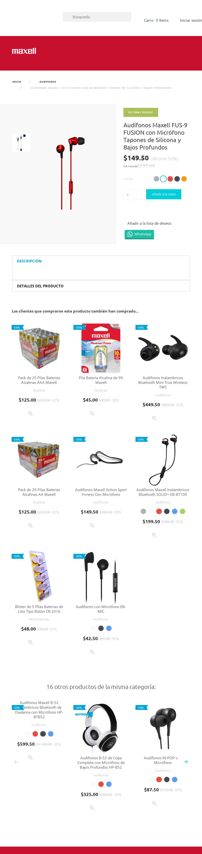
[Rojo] (159, 511)
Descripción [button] (29, 261)
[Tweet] (139, 212)
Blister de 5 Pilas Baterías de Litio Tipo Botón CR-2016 (39, 609)
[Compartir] (127, 212)
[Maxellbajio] (24, 51)
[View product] (111, 809)
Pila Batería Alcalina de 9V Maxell (101, 380)
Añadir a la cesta (164, 194)
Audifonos (162, 395)
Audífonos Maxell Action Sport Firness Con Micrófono (101, 492)
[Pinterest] (150, 212)
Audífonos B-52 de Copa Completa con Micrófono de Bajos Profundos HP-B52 (101, 762)
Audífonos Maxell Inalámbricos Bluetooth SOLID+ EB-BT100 (162, 492)
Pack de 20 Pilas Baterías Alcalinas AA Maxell (39, 492)
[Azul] (175, 511)
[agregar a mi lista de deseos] (40, 414)
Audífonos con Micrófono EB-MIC (101, 609)
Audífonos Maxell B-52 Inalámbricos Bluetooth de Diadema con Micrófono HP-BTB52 (39, 709)
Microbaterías (39, 619)
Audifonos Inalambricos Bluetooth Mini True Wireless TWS (162, 382)
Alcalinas (39, 390)
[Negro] (167, 511)
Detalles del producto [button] (40, 286)
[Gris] (143, 511)
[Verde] (182, 511)
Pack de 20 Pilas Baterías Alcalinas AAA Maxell (39, 380)
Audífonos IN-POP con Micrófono (163, 760)
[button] (186, 761)
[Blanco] (151, 511)
